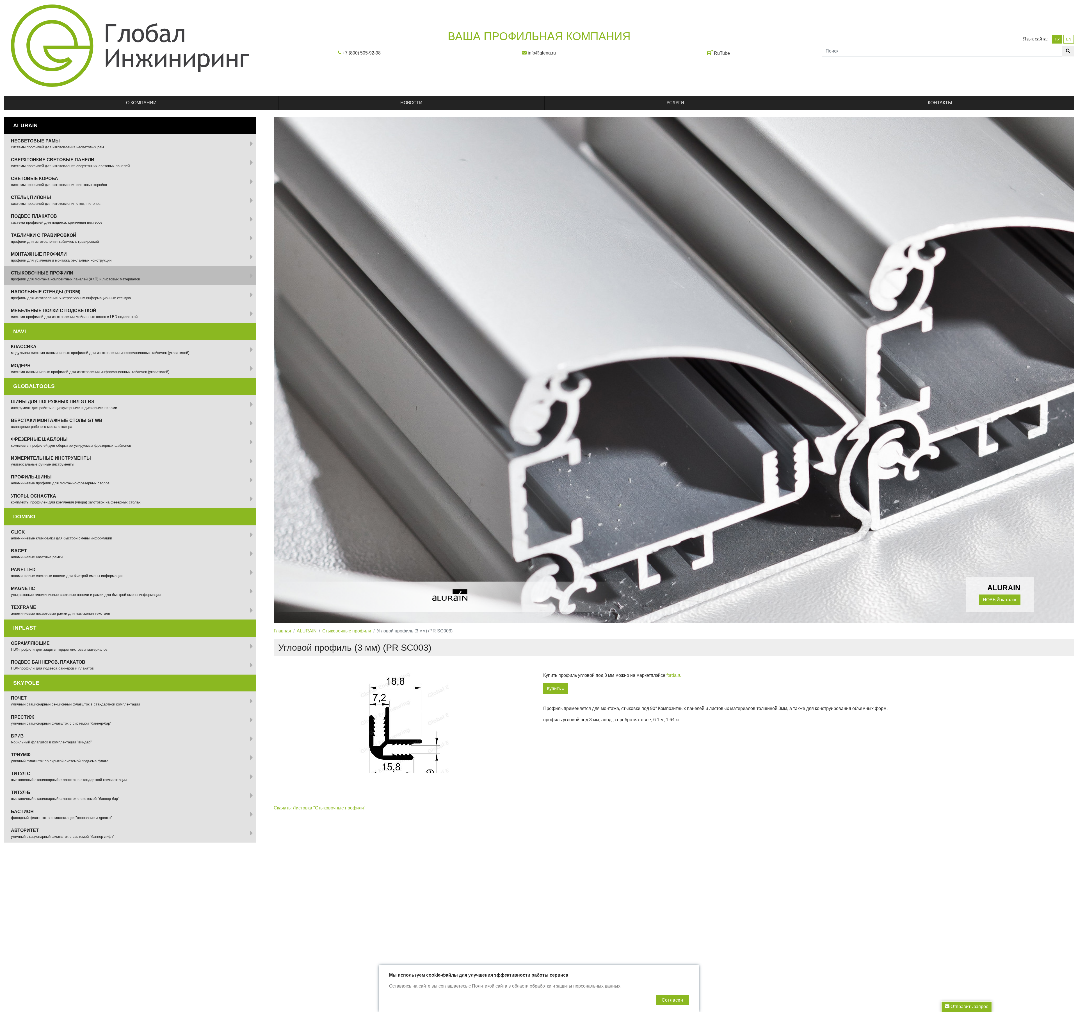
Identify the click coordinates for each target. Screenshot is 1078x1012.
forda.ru (674, 675)
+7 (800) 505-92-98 (361, 53)
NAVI (19, 331)
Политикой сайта (489, 986)
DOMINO (24, 516)
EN (1068, 39)
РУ (1057, 39)
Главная (282, 630)
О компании (141, 102)
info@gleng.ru (542, 53)
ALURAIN (307, 630)
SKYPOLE (26, 683)
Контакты (940, 102)
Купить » (556, 688)
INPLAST (24, 628)
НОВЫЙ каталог (1000, 599)
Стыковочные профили (346, 630)
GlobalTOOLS (34, 386)
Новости (411, 102)
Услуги (675, 102)
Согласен (672, 1000)
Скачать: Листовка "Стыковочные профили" (320, 807)
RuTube (722, 53)
